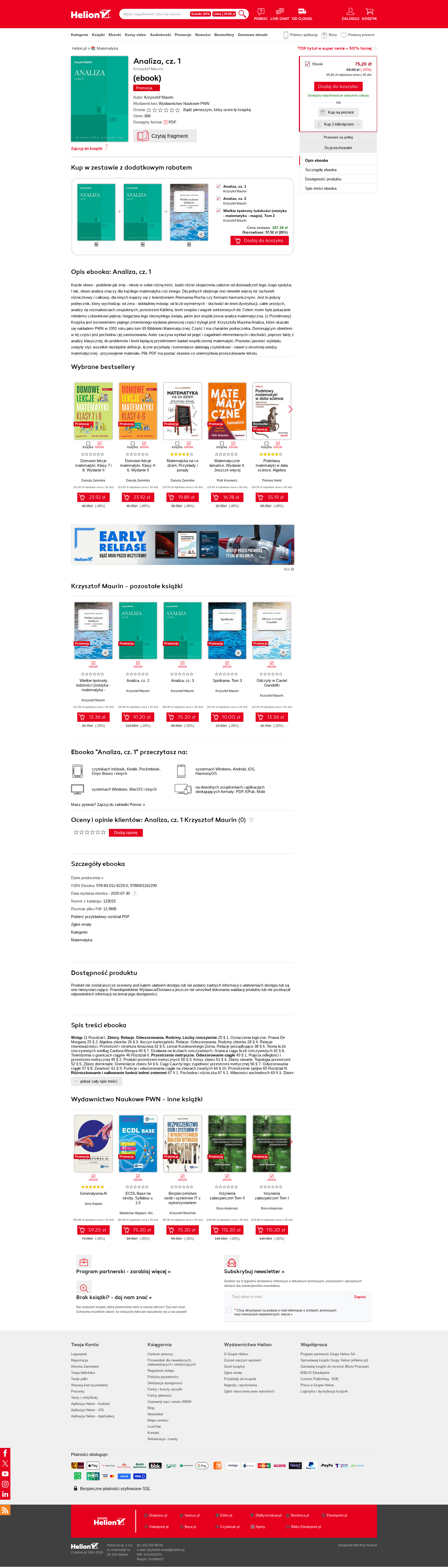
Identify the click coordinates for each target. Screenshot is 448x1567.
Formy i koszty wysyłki (165, 1389)
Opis (316, 160)
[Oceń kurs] (90, 832)
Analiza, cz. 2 (234, 198)
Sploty (260, 1527)
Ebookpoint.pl (337, 1515)
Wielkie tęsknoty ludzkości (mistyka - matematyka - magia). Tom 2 (93, 687)
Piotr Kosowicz (227, 480)
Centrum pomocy (160, 1354)
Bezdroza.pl (300, 1515)
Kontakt (153, 1433)
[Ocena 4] (166, 110)
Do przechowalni (338, 148)
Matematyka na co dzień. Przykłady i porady (182, 465)
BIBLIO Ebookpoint (315, 1373)
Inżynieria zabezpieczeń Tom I (272, 1195)
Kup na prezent (341, 112)
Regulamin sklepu (161, 1371)
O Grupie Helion (236, 1354)
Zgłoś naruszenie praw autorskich (249, 1391)
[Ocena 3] (160, 110)
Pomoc (136, 804)
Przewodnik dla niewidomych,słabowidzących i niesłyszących (172, 1362)
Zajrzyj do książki (86, 148)
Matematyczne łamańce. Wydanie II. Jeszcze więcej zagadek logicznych (227, 467)
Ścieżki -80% (200, 14)
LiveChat (154, 1426)
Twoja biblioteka (83, 1373)
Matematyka (81, 940)
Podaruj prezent (361, 35)
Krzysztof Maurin (158, 97)
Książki (98, 35)
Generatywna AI (93, 1193)
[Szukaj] (242, 14)
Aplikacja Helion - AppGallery (93, 1416)
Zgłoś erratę (81, 924)
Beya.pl (190, 1527)
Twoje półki (79, 1379)
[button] (290, 409)
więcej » (287, 1314)
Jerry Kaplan (93, 1204)
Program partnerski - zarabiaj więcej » (123, 1271)
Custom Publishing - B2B (319, 1379)
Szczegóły (321, 169)
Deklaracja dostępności (165, 1383)
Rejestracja (79, 1360)
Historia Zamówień (85, 1366)
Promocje (183, 35)
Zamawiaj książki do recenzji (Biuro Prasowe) (334, 1366)
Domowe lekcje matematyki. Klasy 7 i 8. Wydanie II (93, 465)
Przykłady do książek (240, 1379)
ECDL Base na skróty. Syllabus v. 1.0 (138, 1198)
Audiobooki (160, 35)
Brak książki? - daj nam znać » (114, 1297)
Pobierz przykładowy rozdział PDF (100, 916)
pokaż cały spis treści (98, 1081)
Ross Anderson (227, 1208)
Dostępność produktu (323, 179)
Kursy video (135, 35)
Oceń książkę (234, 1366)
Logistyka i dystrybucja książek (324, 1391)
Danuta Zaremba (93, 480)
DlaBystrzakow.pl (269, 1515)
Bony (333, 35)
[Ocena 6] (177, 110)
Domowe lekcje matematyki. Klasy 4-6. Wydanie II (138, 465)
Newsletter (155, 1414)
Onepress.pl (158, 1515)
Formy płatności (160, 1395)
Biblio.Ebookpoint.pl (306, 1527)
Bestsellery (224, 35)
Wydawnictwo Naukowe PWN (184, 103)
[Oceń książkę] (163, 109)
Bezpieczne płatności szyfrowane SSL (115, 1488)
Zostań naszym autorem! (243, 1360)
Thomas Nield (272, 480)
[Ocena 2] (154, 110)
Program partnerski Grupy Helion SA (327, 1354)
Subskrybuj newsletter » (254, 1271)
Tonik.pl (371, 1545)
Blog (151, 1408)
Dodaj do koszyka (338, 86)
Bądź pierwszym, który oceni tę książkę (217, 109)
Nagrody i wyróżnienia (240, 1385)
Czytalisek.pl (230, 1527)
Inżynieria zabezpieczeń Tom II (227, 1195)
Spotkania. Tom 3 (227, 680)
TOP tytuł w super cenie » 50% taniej (335, 48)
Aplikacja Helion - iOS (87, 1410)
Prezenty (78, 1391)
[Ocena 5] (171, 110)
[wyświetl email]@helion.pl (166, 1550)
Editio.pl (226, 1515)
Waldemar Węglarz (133, 1213)
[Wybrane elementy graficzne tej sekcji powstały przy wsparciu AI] (292, 569)
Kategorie (79, 35)
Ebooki (115, 35)
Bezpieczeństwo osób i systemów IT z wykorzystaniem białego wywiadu (182, 1200)
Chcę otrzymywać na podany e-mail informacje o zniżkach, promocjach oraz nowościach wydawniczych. (285, 1312)
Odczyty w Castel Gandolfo (272, 682)
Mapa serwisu (158, 1420)
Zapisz (360, 1297)
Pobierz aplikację (304, 35)
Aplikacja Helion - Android (90, 1404)
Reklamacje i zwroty (163, 1439)
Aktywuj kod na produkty (89, 1385)
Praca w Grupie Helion (317, 1385)
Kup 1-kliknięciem (339, 124)
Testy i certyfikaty (84, 1398)
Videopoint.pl (159, 1527)
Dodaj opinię (126, 832)
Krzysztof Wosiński (183, 1213)
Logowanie (79, 1354)
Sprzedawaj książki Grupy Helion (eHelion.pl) (334, 1360)
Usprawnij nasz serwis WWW (169, 1402)
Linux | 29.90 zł (224, 14)
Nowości (203, 35)
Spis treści (321, 188)
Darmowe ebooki (253, 35)
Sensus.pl (192, 1515)
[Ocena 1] (148, 110)
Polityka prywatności (163, 1377)
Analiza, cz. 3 (182, 680)
